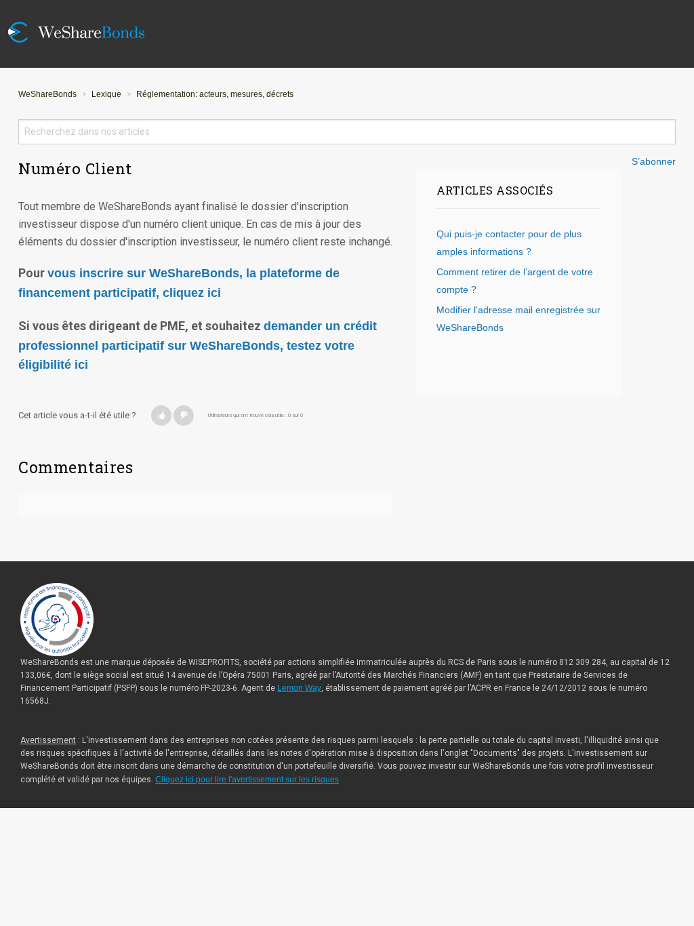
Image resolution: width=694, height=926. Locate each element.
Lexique (106, 94)
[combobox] (347, 131)
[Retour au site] (86, 8)
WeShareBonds (47, 94)
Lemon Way (299, 688)
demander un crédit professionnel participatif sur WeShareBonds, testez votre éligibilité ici (197, 345)
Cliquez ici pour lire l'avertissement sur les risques (247, 779)
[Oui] (161, 415)
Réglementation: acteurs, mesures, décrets (214, 94)
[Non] (184, 415)
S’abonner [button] (654, 162)
